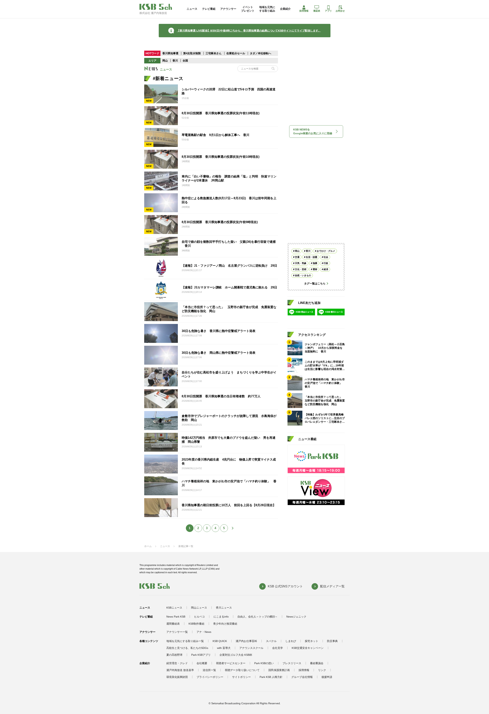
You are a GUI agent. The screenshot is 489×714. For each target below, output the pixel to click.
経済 (326, 269)
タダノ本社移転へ (260, 53)
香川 (175, 60)
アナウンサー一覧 (177, 631)
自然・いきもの (303, 275)
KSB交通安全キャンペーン (308, 647)
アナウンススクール (251, 647)
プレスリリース (292, 663)
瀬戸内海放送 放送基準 (180, 670)
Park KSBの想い (264, 663)
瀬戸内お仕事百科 (246, 641)
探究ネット (311, 641)
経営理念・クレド (177, 663)
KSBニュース (174, 607)
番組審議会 (316, 663)
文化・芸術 (300, 269)
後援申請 (326, 676)
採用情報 (303, 11)
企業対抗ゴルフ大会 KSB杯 (235, 654)
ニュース (192, 8)
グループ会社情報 (302, 676)
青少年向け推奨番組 (225, 623)
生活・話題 (311, 257)
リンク (322, 670)
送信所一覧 (209, 670)
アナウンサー (228, 8)
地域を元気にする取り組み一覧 (185, 641)
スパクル (271, 641)
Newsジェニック (296, 616)
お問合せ (340, 11)
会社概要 (202, 663)
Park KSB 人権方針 (271, 676)
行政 (326, 263)
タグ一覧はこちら (314, 283)
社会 (326, 257)
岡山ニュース (199, 607)
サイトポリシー (241, 676)
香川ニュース (224, 607)
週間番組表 (173, 623)
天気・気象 (300, 263)
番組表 (316, 11)
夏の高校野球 (174, 654)
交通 (297, 257)
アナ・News (204, 631)
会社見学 (277, 647)
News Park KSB (175, 616)
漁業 (315, 263)
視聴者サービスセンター (230, 663)
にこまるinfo (221, 616)
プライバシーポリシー (210, 676)
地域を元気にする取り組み (267, 9)
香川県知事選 (170, 53)
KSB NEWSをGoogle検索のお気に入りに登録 (312, 131)
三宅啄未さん (214, 53)
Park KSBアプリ (201, 654)
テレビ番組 (208, 8)
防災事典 (332, 641)
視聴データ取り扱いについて (242, 670)
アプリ (328, 11)
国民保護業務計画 (279, 670)
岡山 (165, 60)
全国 (185, 60)
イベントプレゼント (247, 9)
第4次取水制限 (192, 53)
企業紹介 (285, 8)
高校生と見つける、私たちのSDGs (187, 647)
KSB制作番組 (196, 623)
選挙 (315, 269)
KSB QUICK (220, 641)
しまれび (290, 641)
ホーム (148, 546)
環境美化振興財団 (177, 676)
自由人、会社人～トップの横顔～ (257, 616)
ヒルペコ (199, 616)
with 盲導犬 (224, 647)
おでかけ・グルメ (326, 251)
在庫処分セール (235, 53)
